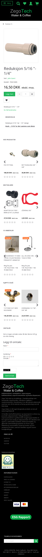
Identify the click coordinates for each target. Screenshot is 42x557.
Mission (6, 497)
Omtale (6, 358)
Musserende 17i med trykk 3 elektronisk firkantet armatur (12, 258)
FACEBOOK (7, 438)
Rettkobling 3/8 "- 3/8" (29, 166)
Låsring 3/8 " (27, 210)
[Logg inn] (30, 3)
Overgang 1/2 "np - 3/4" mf (29, 309)
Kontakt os (7, 482)
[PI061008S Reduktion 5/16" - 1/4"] (21, 46)
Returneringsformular (11, 487)
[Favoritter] (24, 3)
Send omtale (9, 376)
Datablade (7, 490)
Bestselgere (8, 185)
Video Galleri (8, 500)
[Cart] (37, 3)
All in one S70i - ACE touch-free (30, 257)
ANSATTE (6, 495)
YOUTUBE (6, 443)
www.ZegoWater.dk (8, 411)
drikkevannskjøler (27, 422)
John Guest (11, 78)
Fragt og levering (9, 479)
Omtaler (6, 328)
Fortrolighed (8, 477)
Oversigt (6, 492)
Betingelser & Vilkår (10, 485)
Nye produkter (9, 140)
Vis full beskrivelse (10, 110)
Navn (5, 346)
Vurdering (6, 354)
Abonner (36, 541)
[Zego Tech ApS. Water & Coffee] (21, 12)
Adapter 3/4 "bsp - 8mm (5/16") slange (11, 211)
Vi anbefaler (8, 230)
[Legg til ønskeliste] (6, 100)
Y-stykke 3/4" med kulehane (11, 309)
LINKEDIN (6, 441)
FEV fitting (8, 165)
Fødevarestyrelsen (8, 452)
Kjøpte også (8, 283)
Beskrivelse (10, 117)
